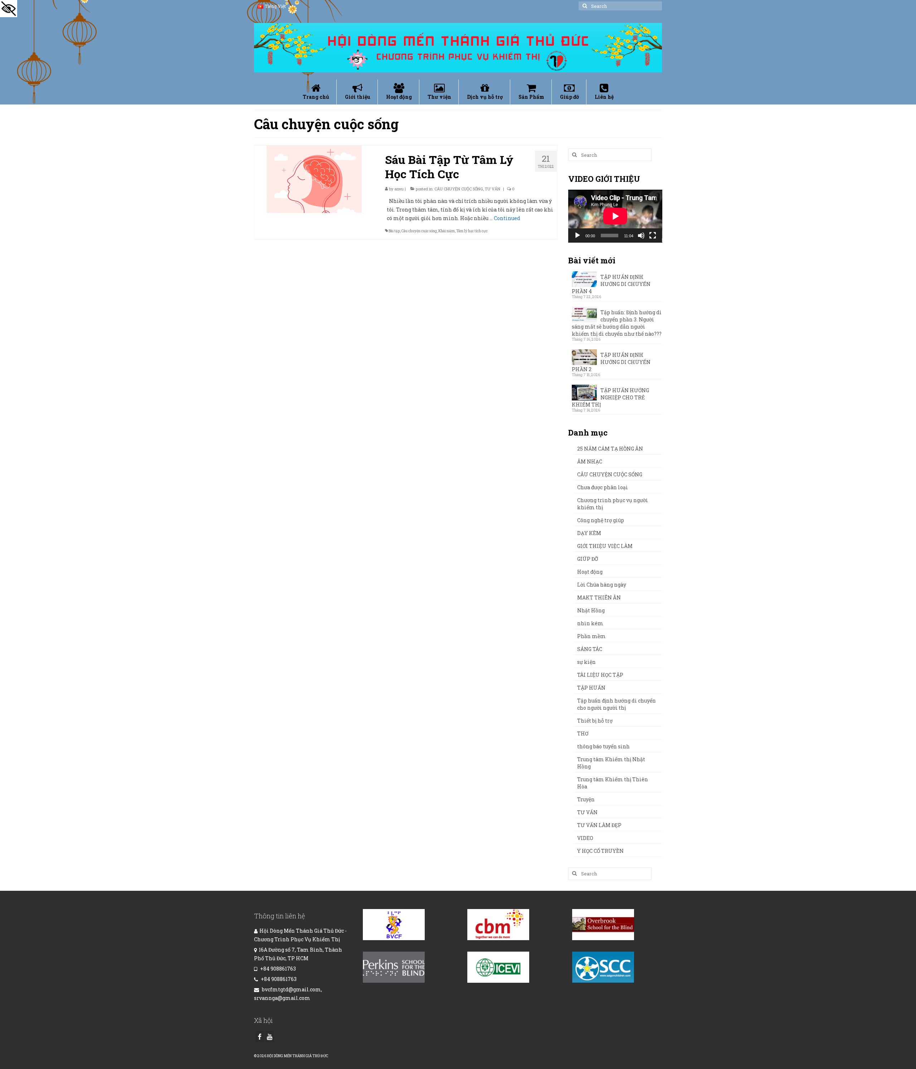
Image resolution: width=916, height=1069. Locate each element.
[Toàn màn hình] (652, 235)
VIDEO (585, 838)
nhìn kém (590, 623)
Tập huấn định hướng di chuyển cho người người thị (616, 704)
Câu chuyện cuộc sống (419, 231)
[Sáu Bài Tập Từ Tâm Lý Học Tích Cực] (314, 178)
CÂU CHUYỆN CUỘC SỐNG (458, 188)
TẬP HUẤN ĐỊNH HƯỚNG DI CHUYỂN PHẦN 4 (611, 284)
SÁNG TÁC (589, 649)
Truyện (586, 799)
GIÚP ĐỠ (587, 558)
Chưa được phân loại (602, 487)
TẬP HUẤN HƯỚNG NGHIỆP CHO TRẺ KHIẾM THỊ (610, 397)
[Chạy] (577, 235)
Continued (507, 218)
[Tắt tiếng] (641, 235)
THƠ (582, 733)
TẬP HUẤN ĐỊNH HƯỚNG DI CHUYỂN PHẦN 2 (611, 362)
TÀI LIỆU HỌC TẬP (600, 674)
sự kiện (586, 662)
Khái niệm (446, 231)
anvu (399, 188)
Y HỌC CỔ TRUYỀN (600, 850)
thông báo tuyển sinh (603, 746)
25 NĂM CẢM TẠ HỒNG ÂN (610, 448)
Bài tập (394, 231)
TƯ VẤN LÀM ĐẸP (599, 825)
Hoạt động (590, 571)
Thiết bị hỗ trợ (595, 720)
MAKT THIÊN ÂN (599, 597)
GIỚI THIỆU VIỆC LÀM (605, 546)
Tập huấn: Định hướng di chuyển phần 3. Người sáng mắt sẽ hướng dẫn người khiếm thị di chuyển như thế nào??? (617, 323)
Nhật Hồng (591, 610)
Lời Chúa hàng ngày (601, 584)
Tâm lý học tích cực (472, 231)
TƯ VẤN (492, 188)
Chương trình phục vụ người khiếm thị (612, 504)
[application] (615, 216)
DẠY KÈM (589, 533)
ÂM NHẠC (589, 461)
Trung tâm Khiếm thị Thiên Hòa (612, 783)
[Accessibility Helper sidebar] (8, 8)
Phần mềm (591, 636)
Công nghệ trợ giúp (600, 520)
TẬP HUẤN (591, 687)
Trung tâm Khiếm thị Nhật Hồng (611, 763)
